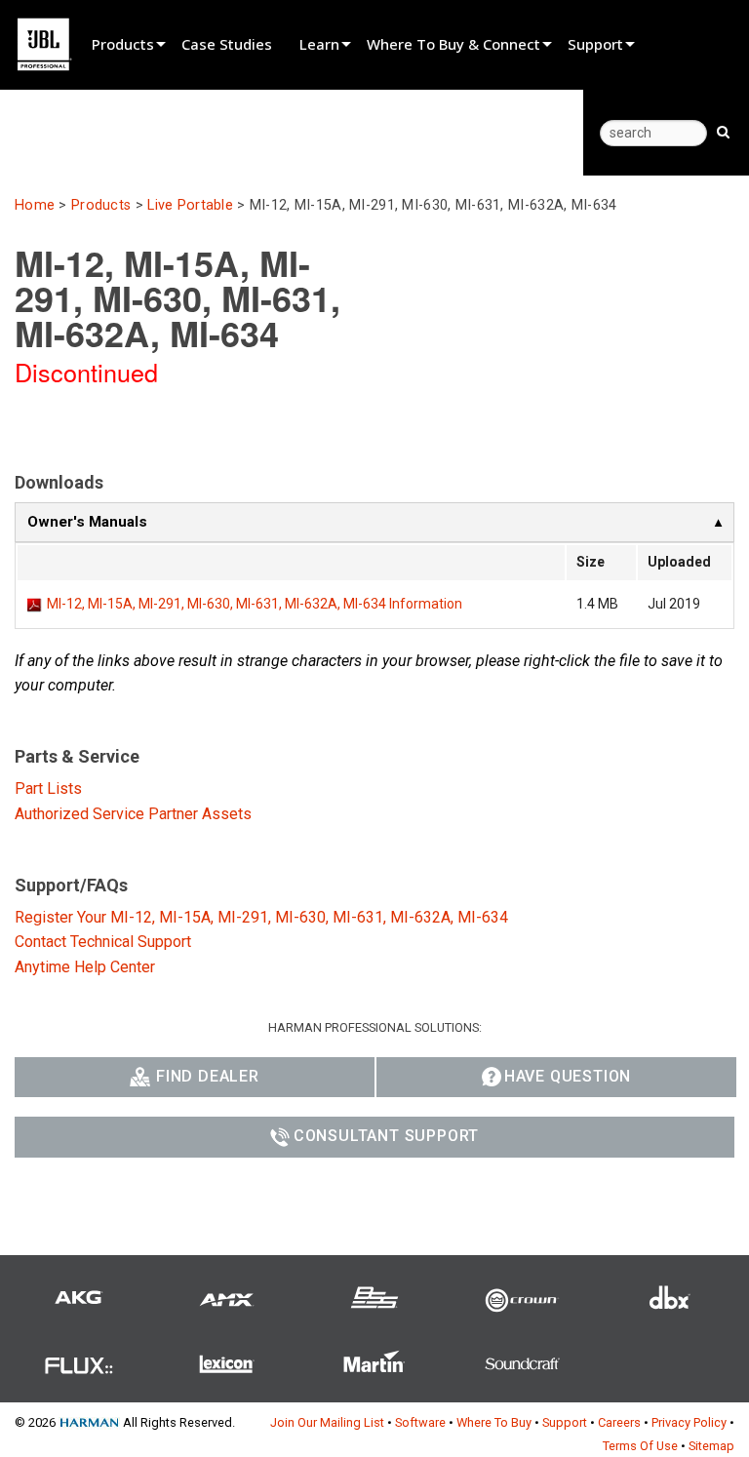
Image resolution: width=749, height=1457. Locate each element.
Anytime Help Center (85, 967)
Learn (319, 44)
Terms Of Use (640, 1445)
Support (595, 44)
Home (35, 205)
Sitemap (711, 1445)
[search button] (723, 130)
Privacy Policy (689, 1422)
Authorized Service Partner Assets (133, 814)
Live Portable (190, 205)
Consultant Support (386, 1135)
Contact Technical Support (103, 941)
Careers (619, 1422)
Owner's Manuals (87, 522)
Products (123, 44)
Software (420, 1422)
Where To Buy (494, 1422)
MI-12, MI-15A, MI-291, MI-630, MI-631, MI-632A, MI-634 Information (254, 603)
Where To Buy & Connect (453, 44)
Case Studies (226, 44)
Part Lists (48, 788)
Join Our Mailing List (327, 1422)
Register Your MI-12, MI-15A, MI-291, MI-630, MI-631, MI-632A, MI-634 (261, 917)
